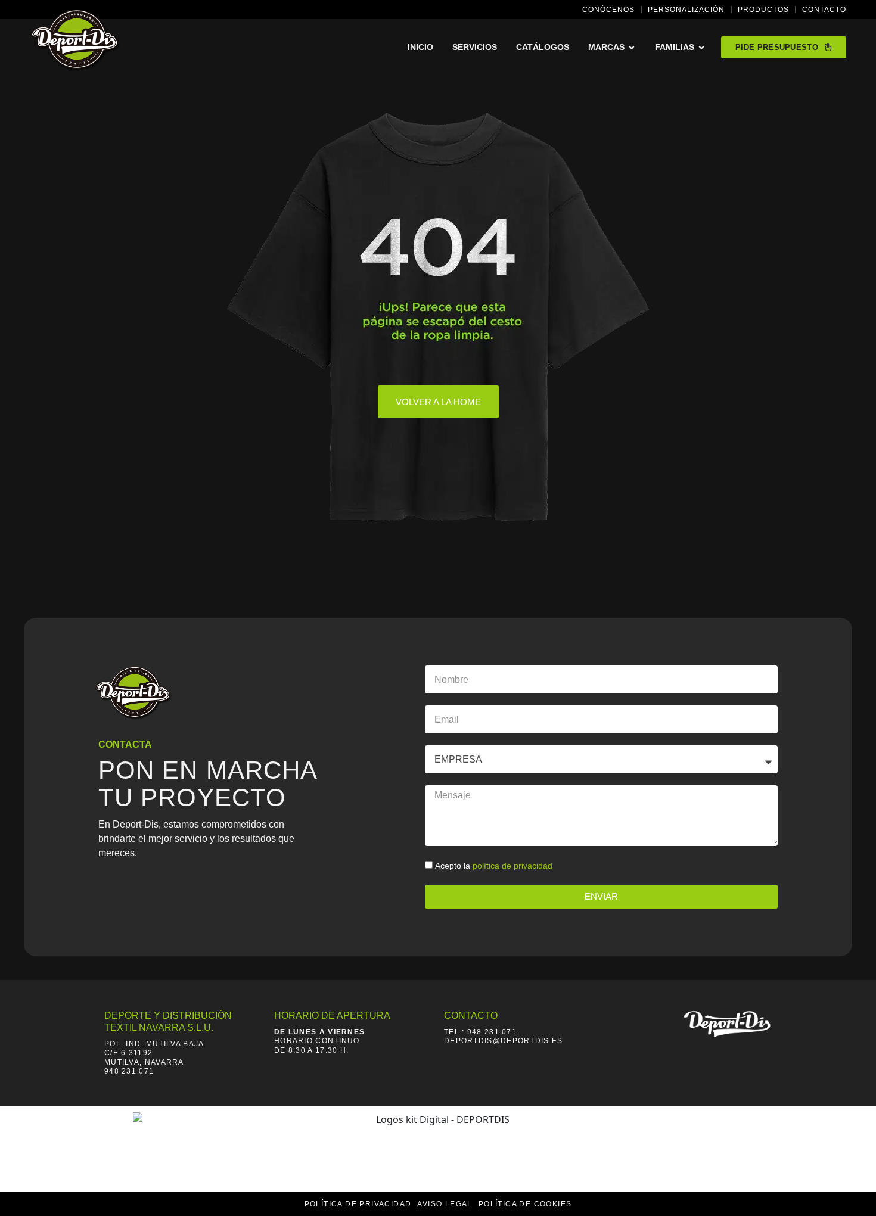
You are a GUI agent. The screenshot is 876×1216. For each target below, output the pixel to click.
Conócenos (608, 9)
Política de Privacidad (358, 1204)
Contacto (824, 9)
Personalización (686, 9)
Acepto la (493, 865)
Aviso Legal (444, 1204)
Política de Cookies (525, 1204)
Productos (763, 9)
